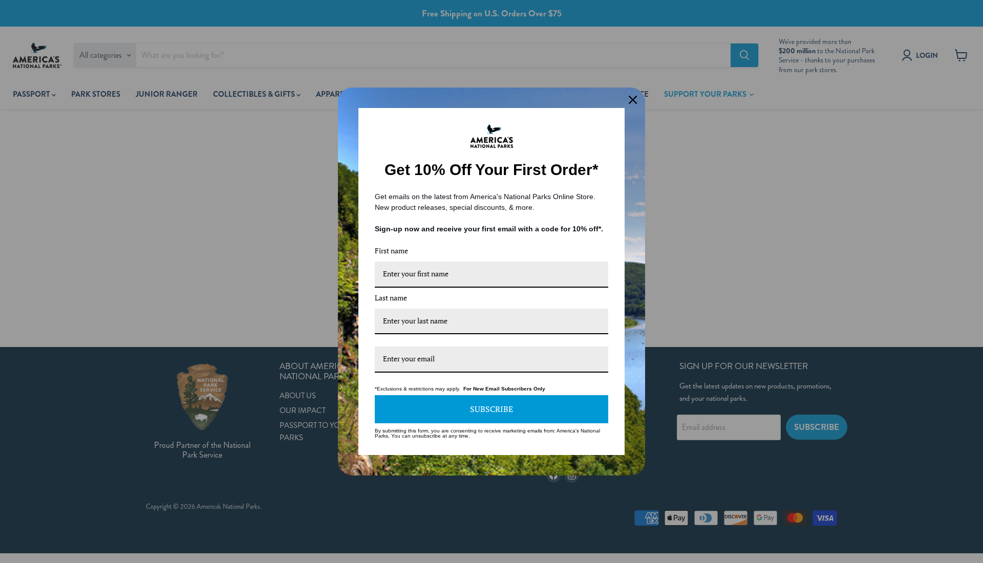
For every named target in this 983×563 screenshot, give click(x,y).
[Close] (633, 100)
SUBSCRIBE (491, 409)
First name (391, 250)
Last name (391, 297)
